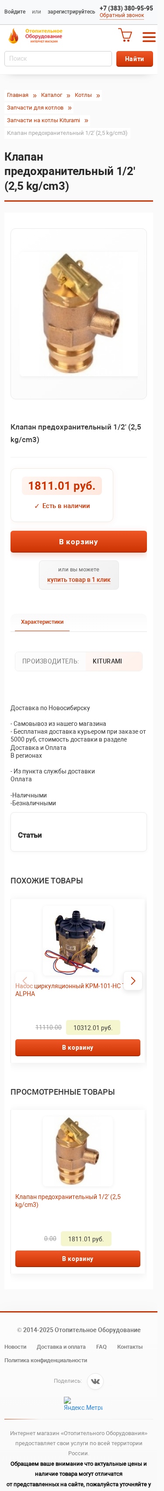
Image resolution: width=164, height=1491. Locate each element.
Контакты (130, 1346)
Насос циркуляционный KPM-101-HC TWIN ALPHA (68, 990)
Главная (17, 95)
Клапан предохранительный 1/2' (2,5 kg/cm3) (68, 1200)
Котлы (83, 95)
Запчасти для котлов (35, 107)
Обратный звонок (122, 15)
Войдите (14, 12)
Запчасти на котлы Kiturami (43, 120)
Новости (15, 1346)
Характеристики (42, 621)
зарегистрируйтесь (71, 12)
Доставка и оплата (61, 1346)
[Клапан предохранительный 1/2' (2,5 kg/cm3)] (79, 313)
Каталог (51, 95)
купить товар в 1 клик (79, 579)
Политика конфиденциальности (45, 1360)
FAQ (101, 1346)
